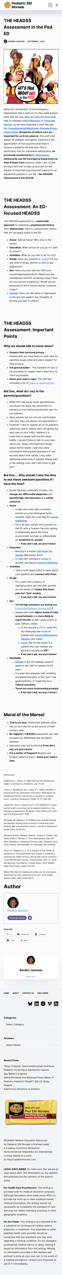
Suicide (14, 293)
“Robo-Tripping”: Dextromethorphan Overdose (29, 1066)
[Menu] (57, 5)
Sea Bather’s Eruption (15, 1073)
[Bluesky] (30, 1003)
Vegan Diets (10, 132)
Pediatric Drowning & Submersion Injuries (26, 1069)
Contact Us (28, 993)
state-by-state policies (41, 382)
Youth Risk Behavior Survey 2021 (34, 608)
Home (6, 993)
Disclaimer (42, 993)
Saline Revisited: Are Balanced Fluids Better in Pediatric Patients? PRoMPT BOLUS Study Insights (29, 1081)
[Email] (30, 918)
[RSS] (56, 1003)
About (16, 993)
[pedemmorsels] (31, 1112)
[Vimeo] (49, 1003)
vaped (44, 258)
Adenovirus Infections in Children (22, 1088)
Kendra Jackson (17, 910)
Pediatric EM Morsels (18, 1144)
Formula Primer (48, 128)
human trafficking (47, 562)
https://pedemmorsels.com (21, 1159)
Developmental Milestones (24, 128)
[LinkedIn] (36, 1003)
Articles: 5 (31, 977)
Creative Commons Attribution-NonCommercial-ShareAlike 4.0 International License (28, 1152)
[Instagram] (43, 1003)
